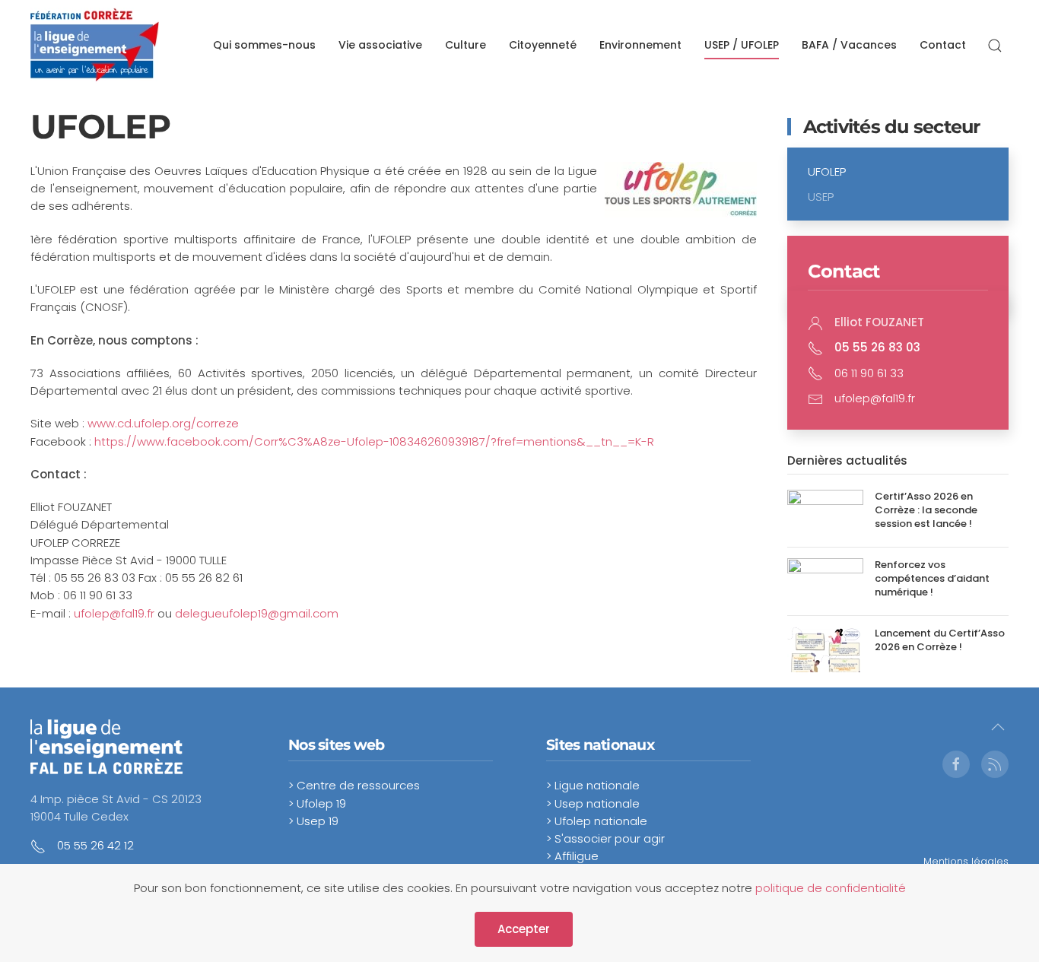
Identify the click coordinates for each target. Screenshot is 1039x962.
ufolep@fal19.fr (114, 613)
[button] (995, 45)
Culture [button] (465, 44)
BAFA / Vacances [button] (849, 44)
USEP (821, 197)
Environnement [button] (640, 44)
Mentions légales (966, 861)
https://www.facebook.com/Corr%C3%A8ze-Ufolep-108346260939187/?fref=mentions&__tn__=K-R (374, 441)
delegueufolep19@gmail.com (256, 613)
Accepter (523, 929)
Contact (943, 44)
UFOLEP (827, 171)
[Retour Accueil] (94, 46)
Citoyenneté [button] (543, 44)
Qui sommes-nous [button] (264, 44)
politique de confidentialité (830, 888)
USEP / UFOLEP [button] (741, 44)
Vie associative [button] (380, 44)
